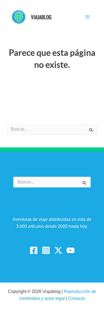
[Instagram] (46, 250)
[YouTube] (70, 250)
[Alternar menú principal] (87, 17)
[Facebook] (34, 250)
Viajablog (41, 17)
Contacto (76, 298)
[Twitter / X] (58, 250)
